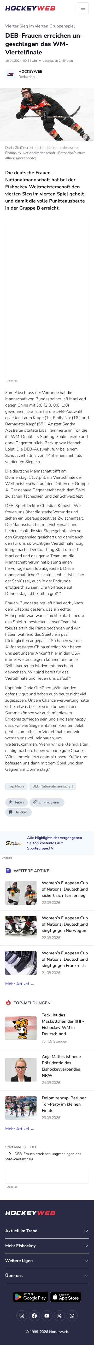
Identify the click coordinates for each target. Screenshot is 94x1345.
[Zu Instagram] (22, 1315)
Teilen (19, 802)
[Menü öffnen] (83, 8)
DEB (34, 1147)
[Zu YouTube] (47, 1315)
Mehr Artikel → (19, 984)
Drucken (21, 812)
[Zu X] (59, 1315)
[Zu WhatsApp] (72, 1315)
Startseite (13, 1147)
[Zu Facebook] (34, 1315)
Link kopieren (49, 802)
